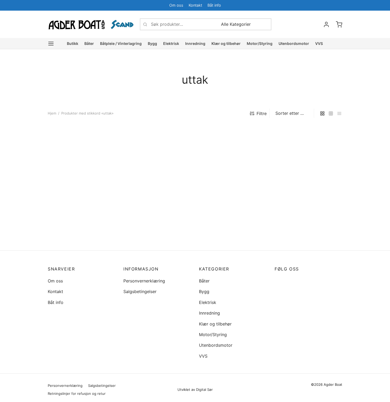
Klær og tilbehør (226, 43)
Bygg (152, 43)
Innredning (195, 43)
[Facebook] (328, 5)
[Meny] (51, 43)
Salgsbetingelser (140, 291)
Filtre (262, 113)
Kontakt (195, 5)
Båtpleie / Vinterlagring (121, 43)
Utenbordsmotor (294, 43)
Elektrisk (171, 43)
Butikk (72, 43)
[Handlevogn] (339, 24)
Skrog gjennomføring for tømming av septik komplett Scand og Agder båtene (76, 239)
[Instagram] (289, 281)
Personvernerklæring (144, 280)
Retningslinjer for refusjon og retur (77, 393)
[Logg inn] (326, 24)
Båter (89, 43)
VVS (319, 43)
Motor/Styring (259, 43)
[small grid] (331, 113)
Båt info (214, 5)
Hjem (52, 113)
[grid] (322, 113)
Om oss (176, 5)
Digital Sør (204, 389)
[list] (339, 113)
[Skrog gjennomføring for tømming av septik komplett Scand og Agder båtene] (81, 183)
